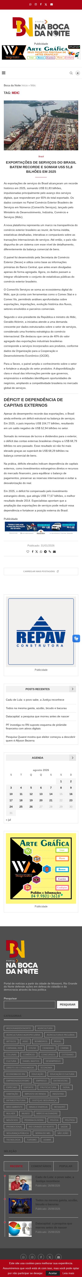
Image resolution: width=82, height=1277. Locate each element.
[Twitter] (46, 4)
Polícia (54, 1120)
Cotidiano (68, 1054)
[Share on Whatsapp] (41, 551)
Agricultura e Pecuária (60, 1035)
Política (70, 1120)
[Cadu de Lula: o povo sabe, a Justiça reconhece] (20, 1182)
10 (11, 794)
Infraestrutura (15, 1100)
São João (62, 1133)
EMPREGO (41, 1081)
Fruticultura (48, 1087)
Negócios (12, 1120)
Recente (16, 1166)
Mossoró (59, 1107)
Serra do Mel (43, 1133)
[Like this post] (28, 551)
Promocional (14, 1127)
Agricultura (45, 1028)
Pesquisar (10, 998)
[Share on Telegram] (45, 551)
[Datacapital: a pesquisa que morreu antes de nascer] (20, 1229)
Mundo (26, 1113)
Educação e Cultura (62, 1074)
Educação (37, 1074)
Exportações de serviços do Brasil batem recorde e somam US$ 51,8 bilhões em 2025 (41, 167)
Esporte (29, 1087)
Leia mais (68, 1273)
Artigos (11, 1041)
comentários (41, 1166)
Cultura (11, 1061)
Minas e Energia (38, 1107)
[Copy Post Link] (50, 551)
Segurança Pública (17, 1133)
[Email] (51, 4)
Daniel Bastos (31, 1061)
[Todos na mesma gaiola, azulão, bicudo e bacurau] (20, 1206)
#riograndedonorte (18, 1028)
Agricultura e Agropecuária (23, 1035)
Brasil (57, 1041)
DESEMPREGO (53, 1061)
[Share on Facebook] (32, 551)
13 (41, 794)
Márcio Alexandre (47, 1113)
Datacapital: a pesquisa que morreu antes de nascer (37, 716)
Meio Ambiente (14, 1107)
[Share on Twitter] (36, 551)
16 (70, 794)
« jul (8, 819)
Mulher (10, 1113)
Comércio (29, 1054)
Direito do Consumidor (20, 1067)
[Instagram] (36, 4)
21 (50, 800)
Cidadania (48, 1048)
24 (11, 806)
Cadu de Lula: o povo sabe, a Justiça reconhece (35, 699)
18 (21, 800)
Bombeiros (41, 1041)
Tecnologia (13, 1140)
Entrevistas (60, 1081)
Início (25, 85)
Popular (65, 1166)
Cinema (64, 1048)
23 (70, 800)
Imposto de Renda (35, 1094)
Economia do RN (15, 1074)
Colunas (11, 1054)
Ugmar (47, 1140)
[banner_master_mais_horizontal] (41, 524)
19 (31, 800)
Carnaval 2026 (14, 1048)
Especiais (11, 1087)
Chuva (32, 1048)
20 (41, 800)
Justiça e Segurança (44, 1100)
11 (21, 794)
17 (11, 800)
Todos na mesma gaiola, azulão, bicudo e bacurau (36, 708)
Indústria (58, 1094)
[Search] (71, 73)
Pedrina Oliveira (33, 1120)
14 (50, 794)
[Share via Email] (54, 551)
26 (31, 806)
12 (31, 794)
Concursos (48, 1054)
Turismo (32, 1140)
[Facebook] (40, 4)
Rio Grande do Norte (41, 1127)
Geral (66, 1087)
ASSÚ (25, 1041)
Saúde (64, 1127)
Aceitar (53, 1273)
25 (21, 806)
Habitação (12, 1094)
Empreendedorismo (17, 1081)
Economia (46, 1067)
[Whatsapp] (30, 4)
